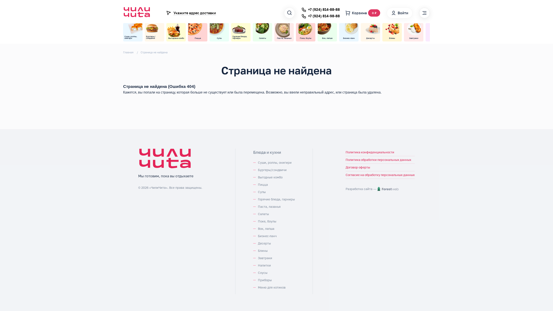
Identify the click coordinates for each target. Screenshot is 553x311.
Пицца (263, 184)
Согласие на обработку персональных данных (380, 175)
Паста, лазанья (269, 206)
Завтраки (265, 258)
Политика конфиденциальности (370, 152)
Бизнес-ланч (267, 236)
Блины (263, 250)
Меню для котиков (272, 287)
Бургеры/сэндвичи (272, 170)
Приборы (265, 280)
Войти (403, 13)
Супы (262, 192)
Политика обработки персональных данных (378, 160)
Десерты (264, 243)
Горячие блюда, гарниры (276, 199)
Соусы (262, 273)
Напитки (264, 265)
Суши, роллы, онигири (275, 162)
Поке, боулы (267, 221)
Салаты (263, 214)
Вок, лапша (266, 228)
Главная (128, 52)
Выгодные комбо (270, 177)
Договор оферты (358, 167)
